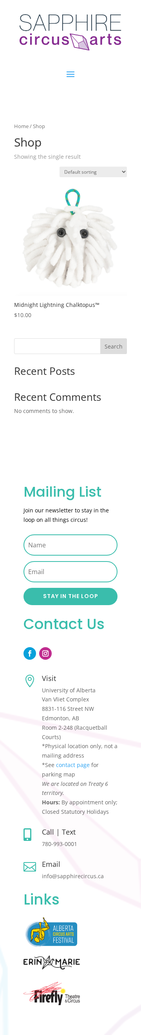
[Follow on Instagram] (45, 653)
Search (114, 346)
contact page (73, 765)
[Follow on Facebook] (30, 653)
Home (21, 126)
